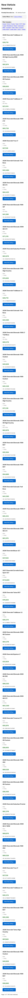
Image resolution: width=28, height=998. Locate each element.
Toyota (21, 27)
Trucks (13, 24)
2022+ (19, 29)
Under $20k (13, 29)
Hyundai (8, 27)
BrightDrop (10, 25)
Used (4, 25)
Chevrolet (20, 25)
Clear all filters (18, 16)
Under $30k (6, 29)
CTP (20, 24)
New (24, 24)
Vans (17, 24)
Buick (15, 25)
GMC (4, 27)
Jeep (13, 27)
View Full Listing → (9, 48)
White (23, 29)
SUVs (8, 24)
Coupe (4, 24)
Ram (17, 27)
